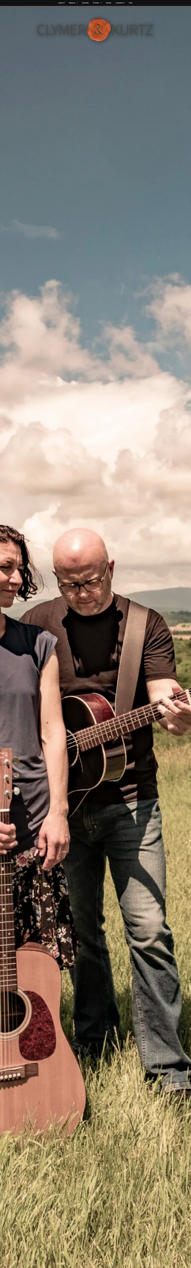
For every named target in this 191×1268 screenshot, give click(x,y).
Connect (120, 3)
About (61, 3)
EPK (131, 3)
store (96, 3)
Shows (85, 3)
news (108, 3)
